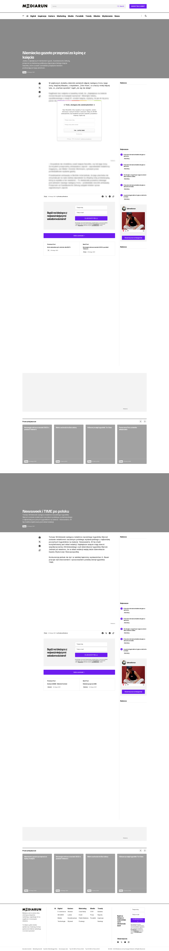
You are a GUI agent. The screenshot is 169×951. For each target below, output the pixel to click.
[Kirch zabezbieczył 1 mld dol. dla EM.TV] (61, 248)
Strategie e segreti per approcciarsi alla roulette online (135, 175)
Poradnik (93, 918)
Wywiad (70, 921)
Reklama (85, 687)
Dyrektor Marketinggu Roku (50, 949)
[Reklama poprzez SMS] (97, 684)
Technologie (61, 921)
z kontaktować (95, 225)
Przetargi (81, 921)
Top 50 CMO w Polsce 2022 (76, 949)
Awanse (70, 911)
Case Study (82, 911)
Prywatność (96, 224)
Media (92, 908)
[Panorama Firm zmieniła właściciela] (132, 444)
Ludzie (70, 915)
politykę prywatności (86, 139)
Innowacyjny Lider (63, 949)
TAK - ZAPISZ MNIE (79, 130)
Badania (100, 911)
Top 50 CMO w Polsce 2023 (92, 949)
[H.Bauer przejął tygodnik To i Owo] (100, 444)
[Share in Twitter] (40, 88)
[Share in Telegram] (40, 92)
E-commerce (62, 911)
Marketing (126, 158)
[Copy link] (40, 96)
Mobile (60, 918)
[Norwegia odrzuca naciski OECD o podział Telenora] (97, 248)
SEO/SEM (61, 915)
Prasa (24, 72)
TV (48, 250)
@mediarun (131, 208)
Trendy (100, 908)
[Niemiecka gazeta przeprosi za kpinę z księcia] (37, 873)
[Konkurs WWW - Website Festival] (61, 684)
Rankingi (100, 921)
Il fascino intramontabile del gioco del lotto (134, 155)
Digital (60, 908)
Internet (50, 687)
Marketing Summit (37, 949)
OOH (91, 911)
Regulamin (80, 225)
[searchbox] (84, 6)
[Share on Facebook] (40, 83)
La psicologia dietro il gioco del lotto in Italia (135, 196)
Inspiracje (101, 918)
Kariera (70, 908)
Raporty (100, 915)
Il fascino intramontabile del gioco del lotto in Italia (134, 185)
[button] (23, 16)
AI (55, 908)
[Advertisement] (133, 114)
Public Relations (83, 918)
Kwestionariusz (72, 918)
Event (80, 915)
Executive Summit (26, 949)
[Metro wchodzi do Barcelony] (68, 444)
